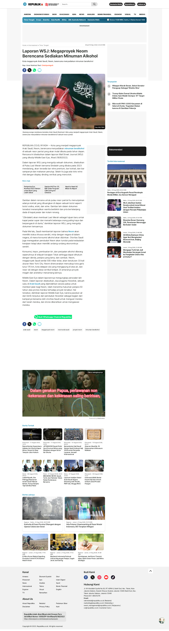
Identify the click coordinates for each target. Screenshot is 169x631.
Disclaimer (26, 607)
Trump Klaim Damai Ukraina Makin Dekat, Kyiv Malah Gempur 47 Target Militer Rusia (128, 95)
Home (24, 45)
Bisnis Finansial (104, 14)
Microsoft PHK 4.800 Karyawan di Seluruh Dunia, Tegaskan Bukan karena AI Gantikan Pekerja (127, 105)
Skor (57, 576)
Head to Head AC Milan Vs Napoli (71, 188)
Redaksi (42, 603)
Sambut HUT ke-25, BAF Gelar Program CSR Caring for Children (52, 190)
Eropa (38, 20)
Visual (41, 589)
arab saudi (26, 330)
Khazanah (26, 580)
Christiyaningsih (47, 65)
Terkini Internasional (116, 161)
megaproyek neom (48, 330)
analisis (91, 14)
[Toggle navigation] (24, 4)
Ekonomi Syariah (41, 14)
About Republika (28, 603)
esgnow (118, 14)
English (58, 589)
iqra (74, 14)
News (24, 583)
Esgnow (25, 589)
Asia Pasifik (55, 20)
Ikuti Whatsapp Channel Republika (54, 317)
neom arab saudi (63, 330)
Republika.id (129, 4)
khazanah (64, 14)
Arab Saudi (34, 284)
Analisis (42, 583)
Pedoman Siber (61, 603)
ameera (27, 14)
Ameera (25, 576)
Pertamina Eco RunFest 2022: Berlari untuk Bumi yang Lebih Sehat (32, 190)
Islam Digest (60, 580)
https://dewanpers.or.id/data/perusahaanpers (41, 619)
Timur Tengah (29, 20)
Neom (71, 231)
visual (128, 14)
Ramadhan (43, 593)
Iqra (40, 580)
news (81, 14)
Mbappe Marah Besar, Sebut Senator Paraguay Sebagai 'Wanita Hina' (128, 86)
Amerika (46, 20)
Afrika (64, 20)
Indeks (142, 14)
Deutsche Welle (116, 4)
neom (36, 330)
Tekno (41, 586)
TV (135, 14)
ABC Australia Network (77, 20)
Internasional (33, 45)
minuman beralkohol (74, 148)
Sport (58, 583)
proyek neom (77, 330)
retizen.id (141, 4)
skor (54, 14)
